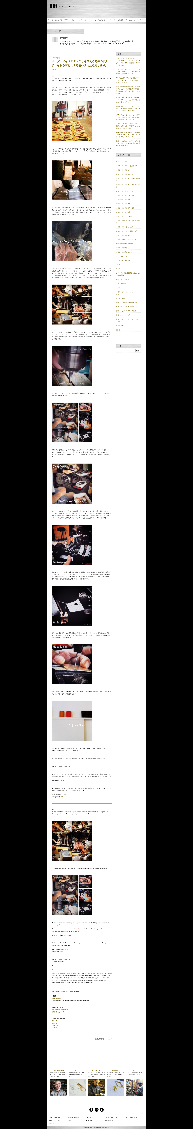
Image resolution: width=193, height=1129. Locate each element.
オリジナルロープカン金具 (124, 227)
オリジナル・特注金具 (123, 170)
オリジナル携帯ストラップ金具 (126, 239)
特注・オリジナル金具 (123, 315)
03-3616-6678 (56, 998)
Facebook (55, 1025)
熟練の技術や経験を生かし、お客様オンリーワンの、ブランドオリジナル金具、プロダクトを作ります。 (128, 135)
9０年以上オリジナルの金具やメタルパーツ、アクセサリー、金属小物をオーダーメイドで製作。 (128, 80)
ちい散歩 (119, 269)
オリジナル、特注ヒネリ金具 (125, 195)
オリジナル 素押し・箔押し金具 (126, 166)
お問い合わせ (128, 20)
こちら (62, 780)
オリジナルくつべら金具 (124, 212)
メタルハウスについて (90, 20)
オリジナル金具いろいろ (124, 252)
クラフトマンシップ (76, 20)
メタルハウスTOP (55, 1118)
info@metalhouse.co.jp (60, 1009)
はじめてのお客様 (57, 20)
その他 (118, 264)
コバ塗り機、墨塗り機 (123, 260)
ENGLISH (142, 20)
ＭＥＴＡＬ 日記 (121, 161)
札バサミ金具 (120, 298)
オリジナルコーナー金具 (124, 216)
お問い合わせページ (58, 1012)
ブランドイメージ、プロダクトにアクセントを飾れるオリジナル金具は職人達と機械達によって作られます (128, 117)
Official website (57, 1021)
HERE (69, 935)
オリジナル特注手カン (123, 248)
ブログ (136, 20)
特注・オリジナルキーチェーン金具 (127, 302)
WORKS (66, 20)
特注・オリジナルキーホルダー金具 (127, 307)
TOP (49, 20)
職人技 (118, 330)
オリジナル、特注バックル (124, 191)
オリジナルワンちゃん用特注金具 (126, 231)
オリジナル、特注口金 (123, 199)
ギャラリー (113, 20)
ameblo (54, 1023)
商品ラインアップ (103, 20)
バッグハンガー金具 (122, 279)
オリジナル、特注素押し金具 (125, 208)
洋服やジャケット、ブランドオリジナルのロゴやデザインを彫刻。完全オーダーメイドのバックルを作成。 (128, 108)
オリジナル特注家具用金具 (124, 243)
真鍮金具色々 (120, 325)
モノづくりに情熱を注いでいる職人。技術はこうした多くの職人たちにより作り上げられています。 (128, 126)
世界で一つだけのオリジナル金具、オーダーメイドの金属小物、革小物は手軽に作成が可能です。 (128, 143)
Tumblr (54, 1027)
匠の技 (118, 288)
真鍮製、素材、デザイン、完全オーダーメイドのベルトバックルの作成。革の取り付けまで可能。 (128, 100)
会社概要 (120, 20)
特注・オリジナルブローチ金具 (126, 311)
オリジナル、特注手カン (124, 204)
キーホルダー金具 (121, 256)
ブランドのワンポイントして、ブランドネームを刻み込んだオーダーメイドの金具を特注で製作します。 (128, 71)
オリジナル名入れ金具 (123, 235)
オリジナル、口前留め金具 (124, 174)
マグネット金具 (121, 283)
